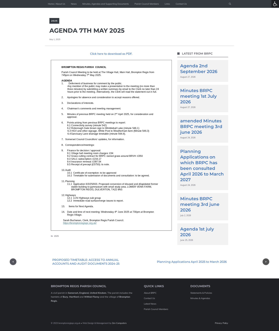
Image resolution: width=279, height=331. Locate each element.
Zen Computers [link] (119, 323)
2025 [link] (54, 20)
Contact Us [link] (181, 3)
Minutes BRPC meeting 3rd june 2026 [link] (199, 204)
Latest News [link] (150, 303)
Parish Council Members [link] (147, 3)
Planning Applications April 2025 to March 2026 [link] (192, 261)
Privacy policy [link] (221, 323)
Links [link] (167, 3)
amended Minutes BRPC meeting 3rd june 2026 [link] (201, 126)
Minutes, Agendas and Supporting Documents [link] (105, 3)
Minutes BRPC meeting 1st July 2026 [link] (198, 96)
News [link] (74, 3)
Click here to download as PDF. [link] (111, 53)
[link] (275, 4)
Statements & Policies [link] (201, 293)
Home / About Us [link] (56, 3)
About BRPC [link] (150, 293)
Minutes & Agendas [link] (200, 298)
